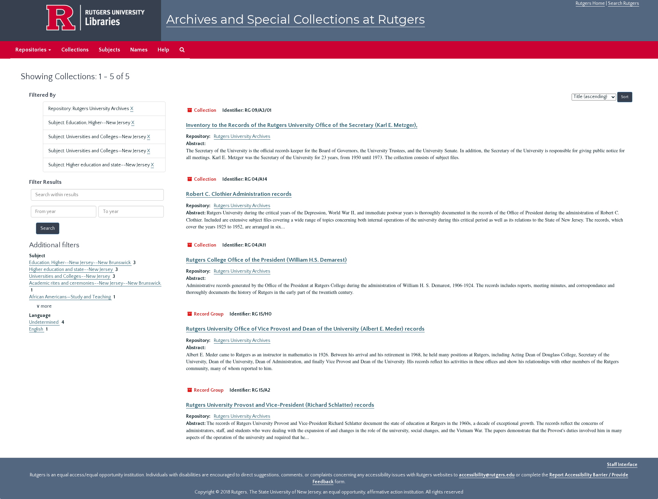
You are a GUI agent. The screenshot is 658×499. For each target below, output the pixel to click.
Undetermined (44, 322)
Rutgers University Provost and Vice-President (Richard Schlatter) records (280, 405)
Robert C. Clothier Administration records (239, 194)
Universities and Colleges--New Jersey (70, 276)
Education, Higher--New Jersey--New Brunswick (80, 262)
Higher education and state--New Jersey (71, 269)
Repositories (31, 50)
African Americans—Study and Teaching (70, 297)
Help (163, 50)
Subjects (109, 50)
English (36, 329)
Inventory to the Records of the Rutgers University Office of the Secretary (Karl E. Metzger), (301, 125)
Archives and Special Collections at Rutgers (295, 19)
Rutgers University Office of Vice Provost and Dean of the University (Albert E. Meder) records (305, 329)
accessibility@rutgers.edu (487, 475)
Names (138, 50)
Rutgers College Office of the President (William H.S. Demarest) (266, 260)
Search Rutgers (623, 3)
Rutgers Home (590, 3)
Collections (74, 50)
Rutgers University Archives (242, 136)
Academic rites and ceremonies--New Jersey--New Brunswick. (95, 283)
